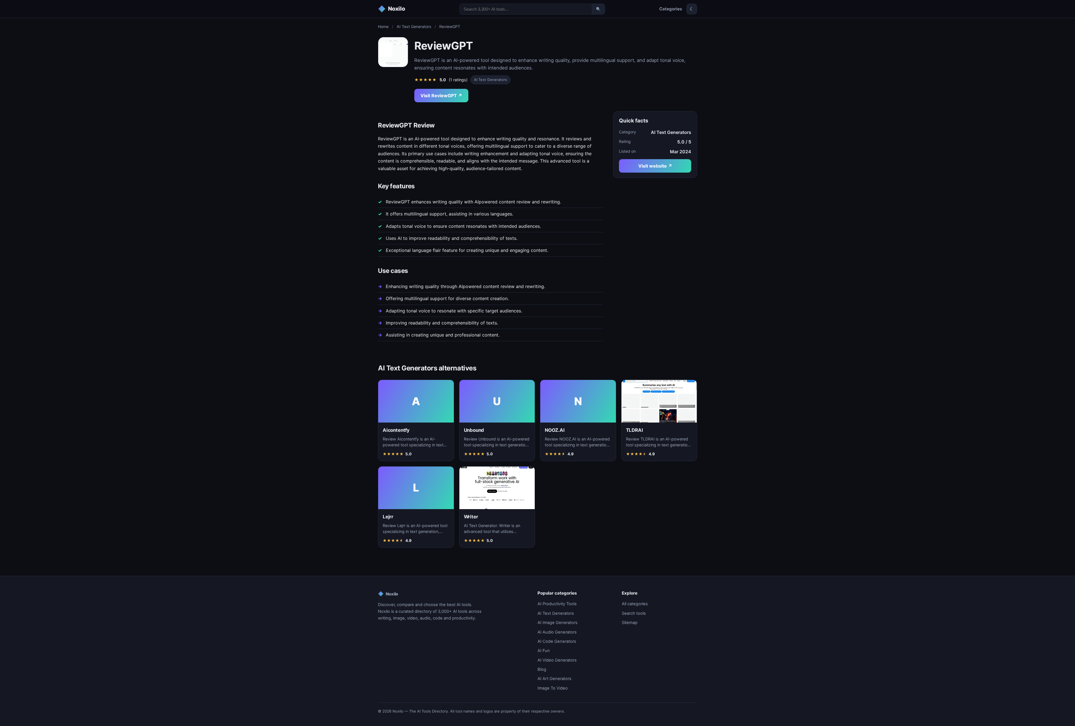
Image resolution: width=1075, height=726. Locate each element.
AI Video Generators (557, 660)
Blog (542, 669)
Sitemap (629, 622)
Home (383, 26)
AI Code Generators (557, 641)
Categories (670, 8)
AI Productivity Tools (557, 603)
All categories (635, 603)
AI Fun (544, 650)
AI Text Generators (414, 26)
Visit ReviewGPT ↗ (441, 95)
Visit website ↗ (655, 166)
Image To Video (553, 688)
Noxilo (388, 593)
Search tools (634, 613)
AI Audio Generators (557, 632)
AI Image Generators (558, 622)
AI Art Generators (554, 678)
